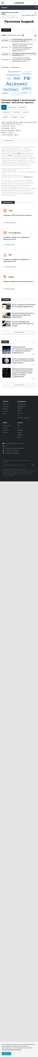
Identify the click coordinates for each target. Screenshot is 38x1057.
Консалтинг (14, 71)
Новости (5, 404)
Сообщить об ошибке (11, 450)
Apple (30, 92)
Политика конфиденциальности (15, 448)
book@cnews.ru (28, 177)
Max (18, 425)
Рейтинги (5, 409)
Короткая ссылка (9, 140)
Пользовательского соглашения (11, 1049)
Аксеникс (17, 83)
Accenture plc (13, 74)
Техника (19, 413)
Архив (4, 413)
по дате (3, 35)
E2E (9, 78)
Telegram (20, 435)
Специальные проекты (21, 407)
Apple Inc (4, 132)
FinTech (26, 73)
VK (18, 428)
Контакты (5, 432)
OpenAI (8, 86)
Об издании (6, 425)
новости (19, 153)
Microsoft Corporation (15, 93)
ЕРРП (26, 88)
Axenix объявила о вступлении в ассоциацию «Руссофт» (22, 40)
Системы (25, 112)
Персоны (5, 117)
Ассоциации (6, 112)
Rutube (19, 432)
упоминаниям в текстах (14, 35)
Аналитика (6, 406)
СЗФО (5, 93)
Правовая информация (12, 453)
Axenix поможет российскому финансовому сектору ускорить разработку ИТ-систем (21, 59)
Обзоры (5, 411)
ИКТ (4, 107)
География (14, 117)
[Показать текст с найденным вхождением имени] (23, 35)
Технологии (16, 112)
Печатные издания (23, 418)
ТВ (18, 415)
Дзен (18, 437)
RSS (6, 446)
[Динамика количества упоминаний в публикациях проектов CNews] (35, 35)
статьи (9, 155)
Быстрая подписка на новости (14, 443)
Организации (12, 107)
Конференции (21, 404)
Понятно (6, 1053)
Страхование (28, 71)
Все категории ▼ (29, 15)
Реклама (5, 428)
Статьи (22, 117)
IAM (17, 78)
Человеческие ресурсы (16, 95)
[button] (35, 3)
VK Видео (20, 430)
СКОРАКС (11, 89)
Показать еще (19, 332)
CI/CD (24, 92)
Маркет (19, 410)
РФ (27, 78)
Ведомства (22, 107)
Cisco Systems (15, 86)
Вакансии (5, 430)
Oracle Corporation (7, 135)
